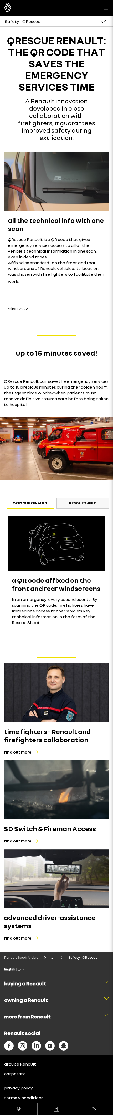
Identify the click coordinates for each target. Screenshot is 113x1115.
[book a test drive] (18, 1109)
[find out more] (56, 692)
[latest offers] (93, 1109)
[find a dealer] (56, 1109)
